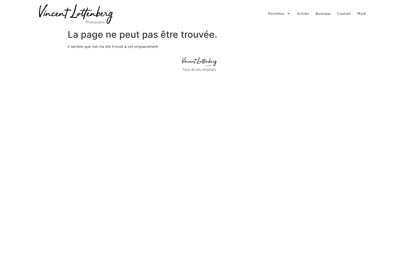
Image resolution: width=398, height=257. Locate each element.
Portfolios (276, 13)
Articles (303, 13)
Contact (344, 13)
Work (361, 13)
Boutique (323, 13)
